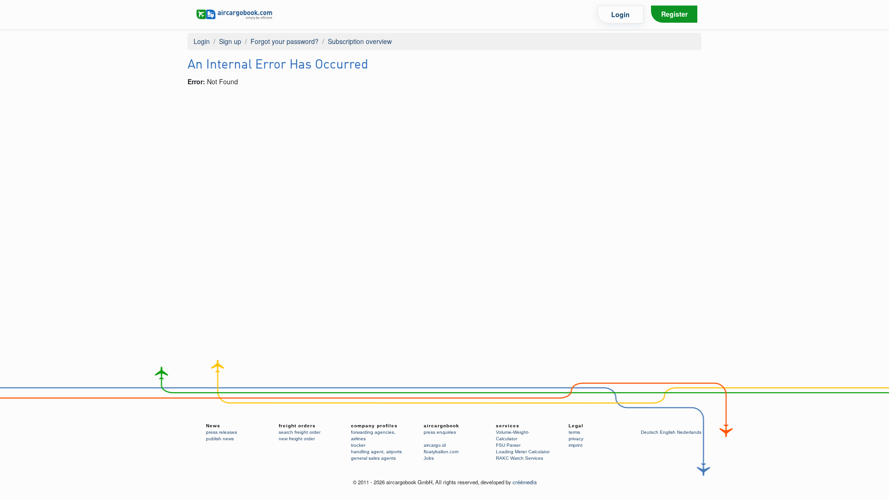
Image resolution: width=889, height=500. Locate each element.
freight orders (297, 425)
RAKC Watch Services (519, 458)
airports (394, 451)
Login (620, 14)
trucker (358, 445)
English (668, 432)
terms (574, 432)
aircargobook (441, 425)
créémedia (525, 482)
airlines (358, 438)
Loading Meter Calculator (523, 451)
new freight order (297, 438)
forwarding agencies (372, 432)
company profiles (374, 425)
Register (674, 14)
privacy (576, 438)
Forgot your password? (284, 41)
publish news (220, 438)
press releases (221, 432)
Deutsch (649, 432)
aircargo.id (435, 445)
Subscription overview (360, 41)
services (508, 425)
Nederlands (689, 432)
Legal (576, 425)
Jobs (429, 458)
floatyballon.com (441, 451)
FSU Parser (508, 445)
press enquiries (440, 432)
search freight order (299, 432)
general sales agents (373, 458)
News (213, 425)
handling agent (367, 451)
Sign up (230, 41)
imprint (575, 445)
